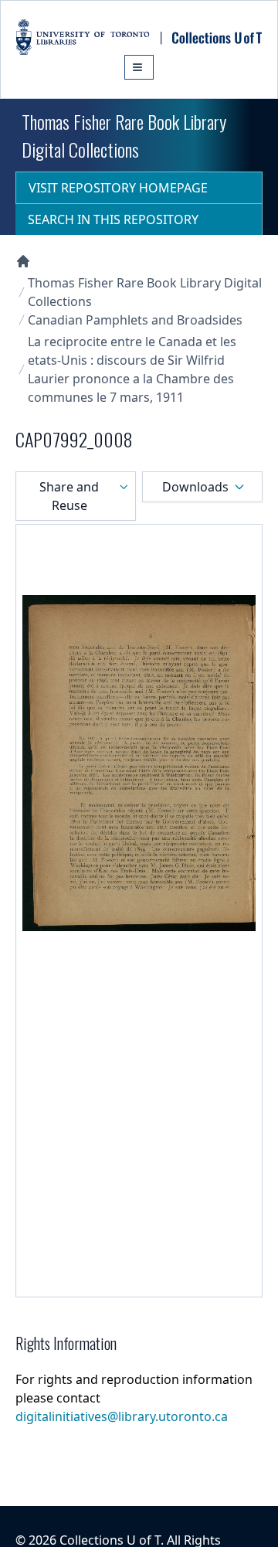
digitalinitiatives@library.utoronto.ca (121, 1416)
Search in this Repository (113, 219)
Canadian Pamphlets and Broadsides (135, 319)
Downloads (195, 486)
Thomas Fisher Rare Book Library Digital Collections (145, 292)
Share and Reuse (69, 496)
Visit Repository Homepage (118, 187)
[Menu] (139, 67)
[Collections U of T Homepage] (23, 261)
